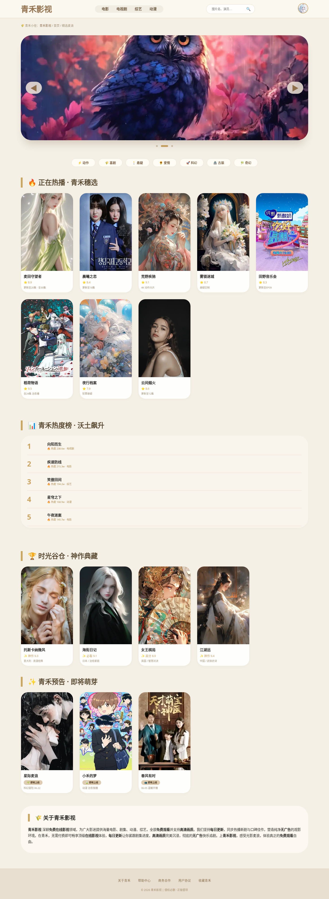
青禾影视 (45, 25)
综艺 (138, 8)
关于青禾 (124, 880)
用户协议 (184, 880)
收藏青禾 (205, 880)
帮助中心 (144, 880)
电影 (105, 8)
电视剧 (121, 8)
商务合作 (164, 880)
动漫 (153, 8)
